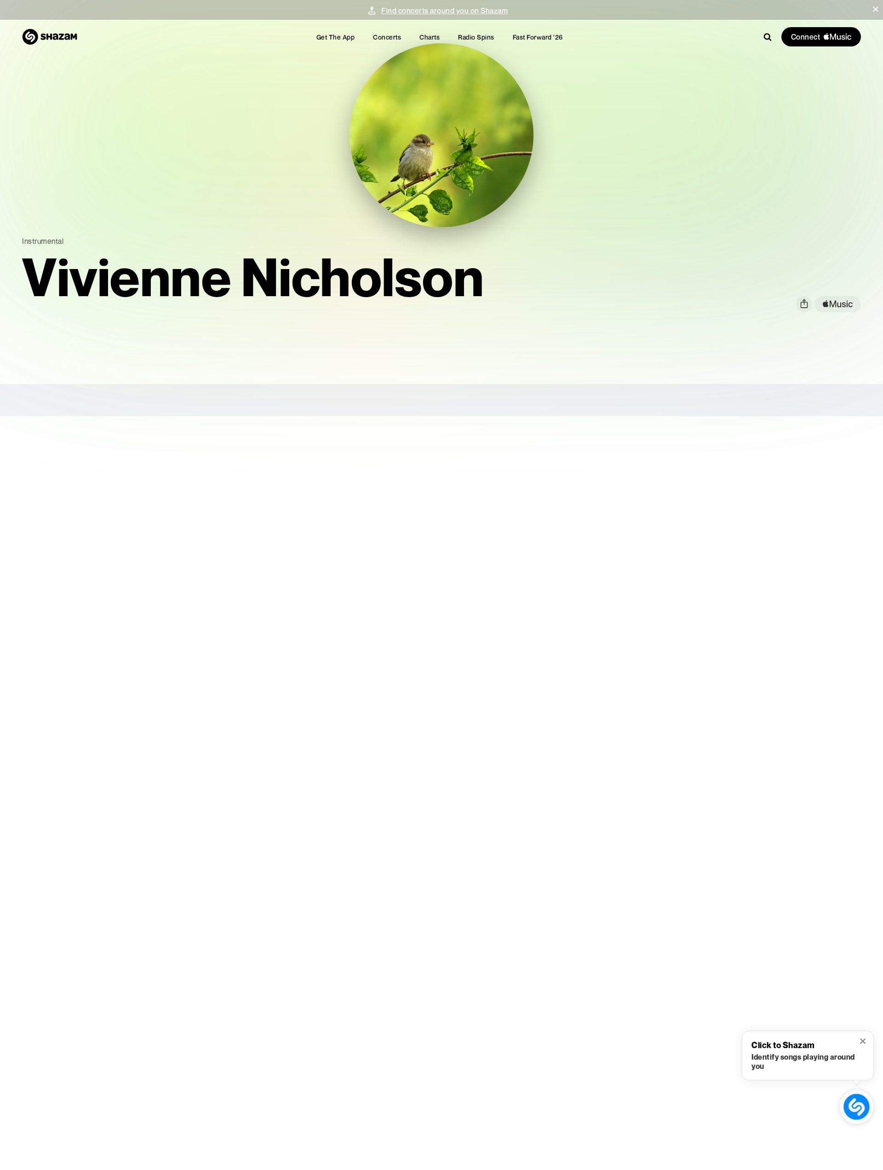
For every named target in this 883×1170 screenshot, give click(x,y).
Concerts (387, 37)
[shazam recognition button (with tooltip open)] (856, 1106)
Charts (429, 37)
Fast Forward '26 (538, 37)
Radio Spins (476, 37)
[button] (875, 9)
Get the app (335, 37)
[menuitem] (335, 37)
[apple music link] (837, 304)
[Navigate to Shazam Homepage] (49, 37)
